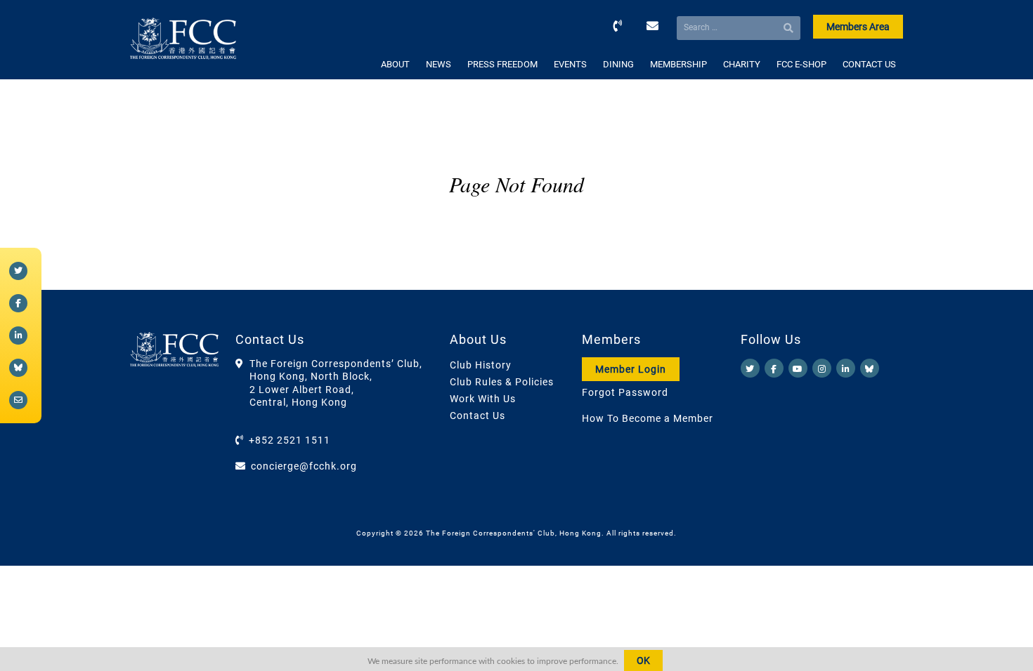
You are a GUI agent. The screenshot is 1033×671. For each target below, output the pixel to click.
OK (643, 660)
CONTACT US (869, 64)
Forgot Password (625, 392)
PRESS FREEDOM (502, 64)
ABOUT (395, 64)
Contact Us (477, 415)
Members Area (858, 26)
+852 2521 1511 (289, 440)
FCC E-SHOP (801, 64)
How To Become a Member (647, 418)
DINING (618, 64)
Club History (481, 365)
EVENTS (570, 64)
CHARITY (741, 64)
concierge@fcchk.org (304, 466)
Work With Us (483, 398)
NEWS (438, 64)
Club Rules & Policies (502, 381)
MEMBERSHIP (678, 64)
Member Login (630, 369)
